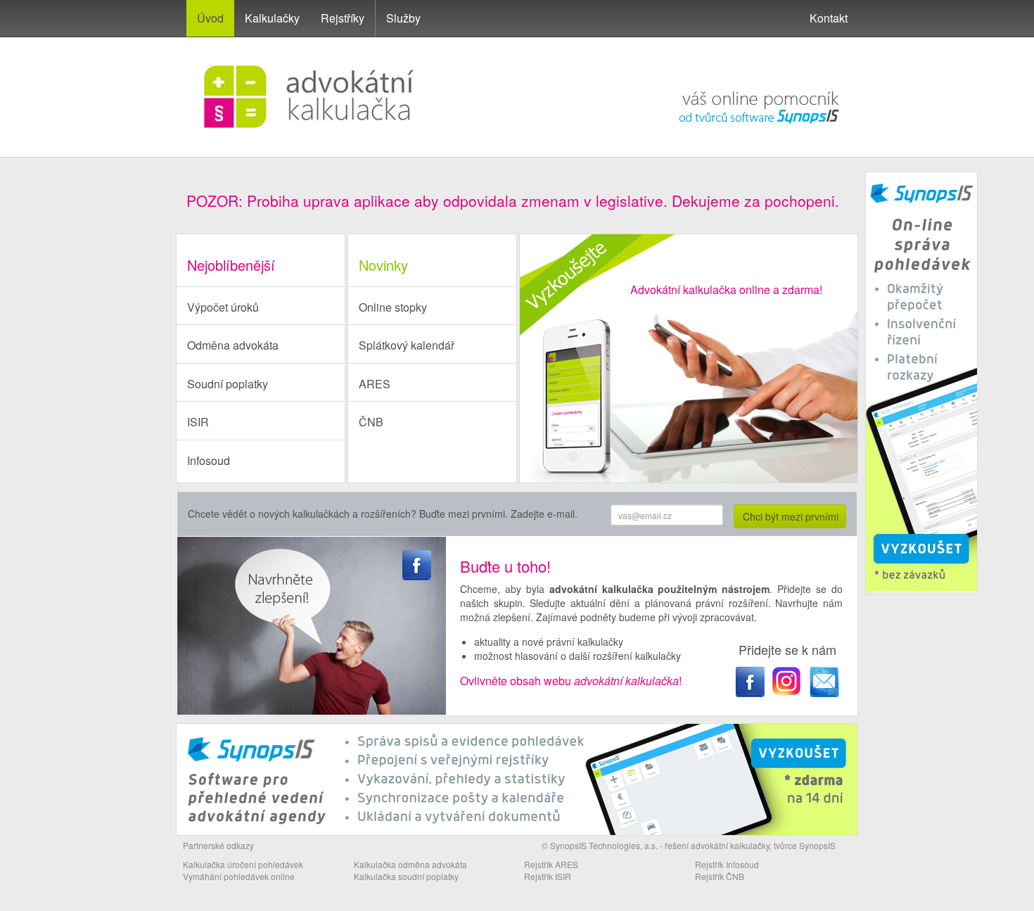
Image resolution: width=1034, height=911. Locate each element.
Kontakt (829, 18)
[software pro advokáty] (744, 79)
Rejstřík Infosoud (727, 864)
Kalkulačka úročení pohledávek (243, 864)
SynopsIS (817, 845)
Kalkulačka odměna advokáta (410, 864)
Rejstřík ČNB (719, 876)
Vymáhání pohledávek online (239, 876)
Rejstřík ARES (551, 864)
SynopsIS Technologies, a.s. (604, 845)
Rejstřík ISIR (547, 876)
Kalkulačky (272, 18)
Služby (403, 18)
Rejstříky (342, 18)
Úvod (210, 18)
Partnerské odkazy (218, 845)
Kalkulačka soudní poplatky (406, 876)
